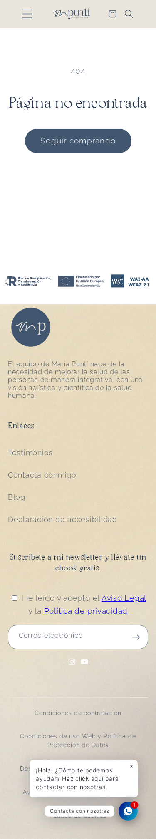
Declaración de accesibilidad (62, 520)
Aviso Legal (124, 597)
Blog (16, 497)
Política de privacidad (86, 610)
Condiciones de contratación (78, 713)
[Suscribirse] (136, 637)
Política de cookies (78, 815)
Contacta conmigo (42, 475)
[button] (27, 13)
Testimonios (30, 453)
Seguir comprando (78, 140)
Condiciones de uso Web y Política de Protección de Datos (78, 740)
